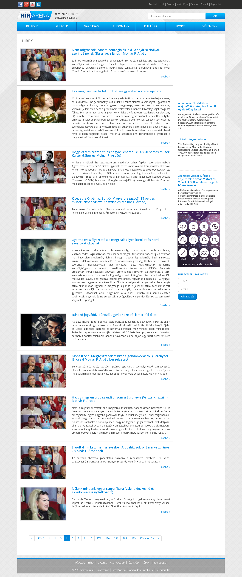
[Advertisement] (199, 70)
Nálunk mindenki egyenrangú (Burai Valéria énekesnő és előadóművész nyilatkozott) (113, 490)
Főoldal (153, 4)
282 (125, 538)
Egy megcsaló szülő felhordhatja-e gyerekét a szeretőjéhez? (116, 91)
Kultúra (150, 26)
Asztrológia (182, 4)
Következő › (147, 538)
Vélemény (209, 26)
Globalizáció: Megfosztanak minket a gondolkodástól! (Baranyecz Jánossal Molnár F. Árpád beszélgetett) (120, 358)
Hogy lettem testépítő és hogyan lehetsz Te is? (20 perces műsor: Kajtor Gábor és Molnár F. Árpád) (121, 154)
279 (99, 538)
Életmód (194, 4)
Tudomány (121, 26)
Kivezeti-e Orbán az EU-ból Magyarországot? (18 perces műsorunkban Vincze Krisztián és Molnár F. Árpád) (113, 200)
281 (116, 538)
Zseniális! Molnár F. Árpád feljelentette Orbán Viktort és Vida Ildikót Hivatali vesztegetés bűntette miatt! (198, 180)
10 (90, 538)
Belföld (32, 26)
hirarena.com (87, 570)
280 (107, 538)
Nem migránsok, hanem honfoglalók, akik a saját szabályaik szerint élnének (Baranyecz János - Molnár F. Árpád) (116, 51)
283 (133, 538)
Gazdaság (91, 26)
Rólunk (205, 4)
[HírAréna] (34, 15)
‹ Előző (40, 538)
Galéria (171, 4)
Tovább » (164, 76)
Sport (180, 26)
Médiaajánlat (163, 570)
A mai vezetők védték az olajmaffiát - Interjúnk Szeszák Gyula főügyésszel (197, 106)
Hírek (162, 4)
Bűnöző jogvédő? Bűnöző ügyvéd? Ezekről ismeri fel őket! (114, 315)
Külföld (61, 26)
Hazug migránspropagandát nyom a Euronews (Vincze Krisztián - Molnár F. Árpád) (120, 399)
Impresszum (103, 570)
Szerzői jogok (119, 570)
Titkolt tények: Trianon (192, 139)
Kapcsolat (215, 4)
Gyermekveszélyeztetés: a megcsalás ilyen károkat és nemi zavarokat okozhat (115, 241)
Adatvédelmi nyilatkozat (141, 570)
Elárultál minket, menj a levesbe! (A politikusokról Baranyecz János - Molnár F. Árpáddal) (121, 449)
